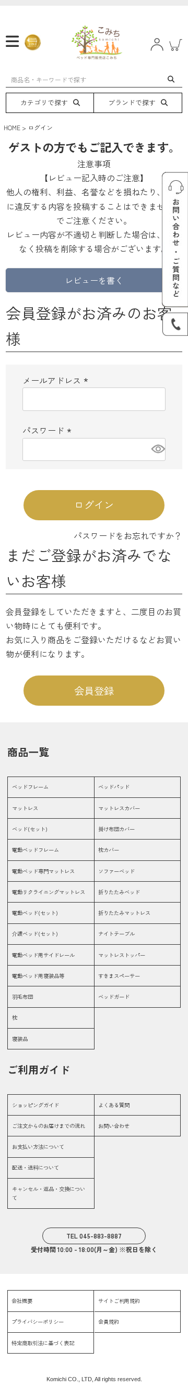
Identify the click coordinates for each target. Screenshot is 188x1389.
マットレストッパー (121, 955)
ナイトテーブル (116, 933)
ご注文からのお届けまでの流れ (48, 1126)
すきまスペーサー (119, 976)
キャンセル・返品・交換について (48, 1193)
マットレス (25, 808)
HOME (12, 127)
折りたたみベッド (119, 892)
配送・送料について (35, 1167)
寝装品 (20, 1039)
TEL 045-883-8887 (94, 1235)
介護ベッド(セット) (35, 933)
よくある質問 (114, 1105)
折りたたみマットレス (124, 913)
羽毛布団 (22, 996)
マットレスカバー (119, 808)
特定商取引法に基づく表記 (42, 1343)
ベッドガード (114, 996)
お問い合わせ (114, 1126)
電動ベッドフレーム (35, 850)
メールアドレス (56, 380)
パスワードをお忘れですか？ (128, 535)
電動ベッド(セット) (35, 913)
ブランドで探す (132, 102)
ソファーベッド (116, 871)
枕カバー (108, 850)
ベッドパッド (114, 787)
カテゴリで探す (44, 102)
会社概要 (21, 1301)
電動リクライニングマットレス (48, 892)
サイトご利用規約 (119, 1301)
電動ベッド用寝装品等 (38, 976)
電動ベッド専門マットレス (43, 871)
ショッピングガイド (35, 1105)
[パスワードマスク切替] (156, 449)
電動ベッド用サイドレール (43, 955)
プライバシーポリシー (37, 1321)
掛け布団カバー (116, 829)
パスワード (48, 430)
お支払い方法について (38, 1146)
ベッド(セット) (30, 829)
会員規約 (108, 1321)
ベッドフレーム (30, 787)
